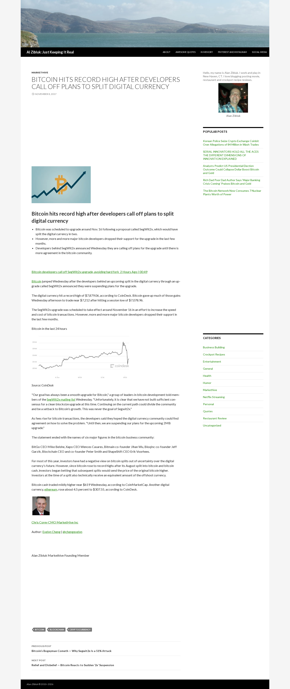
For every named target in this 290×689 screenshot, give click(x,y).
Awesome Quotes (186, 52)
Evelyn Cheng (51, 532)
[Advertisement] (106, 131)
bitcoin (39, 629)
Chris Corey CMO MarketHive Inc (55, 522)
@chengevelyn (72, 532)
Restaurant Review (215, 418)
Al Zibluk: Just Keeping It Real (50, 52)
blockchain (57, 629)
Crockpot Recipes (214, 354)
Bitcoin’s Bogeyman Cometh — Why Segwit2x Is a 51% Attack (71, 649)
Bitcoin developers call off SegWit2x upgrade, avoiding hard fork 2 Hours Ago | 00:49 (89, 272)
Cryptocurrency (80, 629)
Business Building (214, 347)
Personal (208, 404)
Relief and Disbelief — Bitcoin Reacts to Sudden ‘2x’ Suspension (73, 663)
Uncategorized (212, 425)
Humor (207, 382)
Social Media (259, 52)
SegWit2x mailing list (61, 399)
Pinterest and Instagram (232, 52)
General (208, 368)
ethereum (50, 489)
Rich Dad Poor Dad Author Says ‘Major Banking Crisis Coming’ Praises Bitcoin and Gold (231, 181)
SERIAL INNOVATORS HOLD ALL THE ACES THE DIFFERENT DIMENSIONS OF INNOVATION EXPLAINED (231, 155)
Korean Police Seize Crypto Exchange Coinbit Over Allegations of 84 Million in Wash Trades (231, 142)
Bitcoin (36, 281)
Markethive (40, 72)
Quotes (208, 411)
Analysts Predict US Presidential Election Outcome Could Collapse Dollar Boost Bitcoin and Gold (231, 169)
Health (207, 375)
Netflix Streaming (214, 397)
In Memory (207, 52)
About (166, 52)
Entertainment (212, 361)
